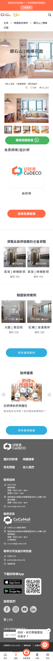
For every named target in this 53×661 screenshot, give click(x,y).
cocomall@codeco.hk (16, 543)
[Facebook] (7, 609)
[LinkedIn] (33, 609)
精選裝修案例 (21, 23)
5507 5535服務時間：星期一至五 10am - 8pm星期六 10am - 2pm (17, 488)
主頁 (6, 23)
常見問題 (9, 467)
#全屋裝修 (21, 83)
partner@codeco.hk (16, 559)
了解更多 (26, 7)
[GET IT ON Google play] (13, 591)
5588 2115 (11, 556)
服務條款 (27, 645)
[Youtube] (24, 609)
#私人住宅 (10, 83)
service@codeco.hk (16, 506)
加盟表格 (11, 563)
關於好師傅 (11, 459)
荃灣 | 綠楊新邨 (15, 271)
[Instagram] (15, 609)
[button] (8, 108)
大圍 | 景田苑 (13, 327)
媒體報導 (28, 459)
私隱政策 (38, 645)
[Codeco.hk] (10, 15)
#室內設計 (32, 83)
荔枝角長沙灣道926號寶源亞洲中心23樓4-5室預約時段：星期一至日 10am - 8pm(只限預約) (26, 535)
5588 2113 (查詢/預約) (16, 527)
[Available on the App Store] (13, 582)
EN (11, 619)
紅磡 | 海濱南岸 (39, 327)
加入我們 (28, 467)
